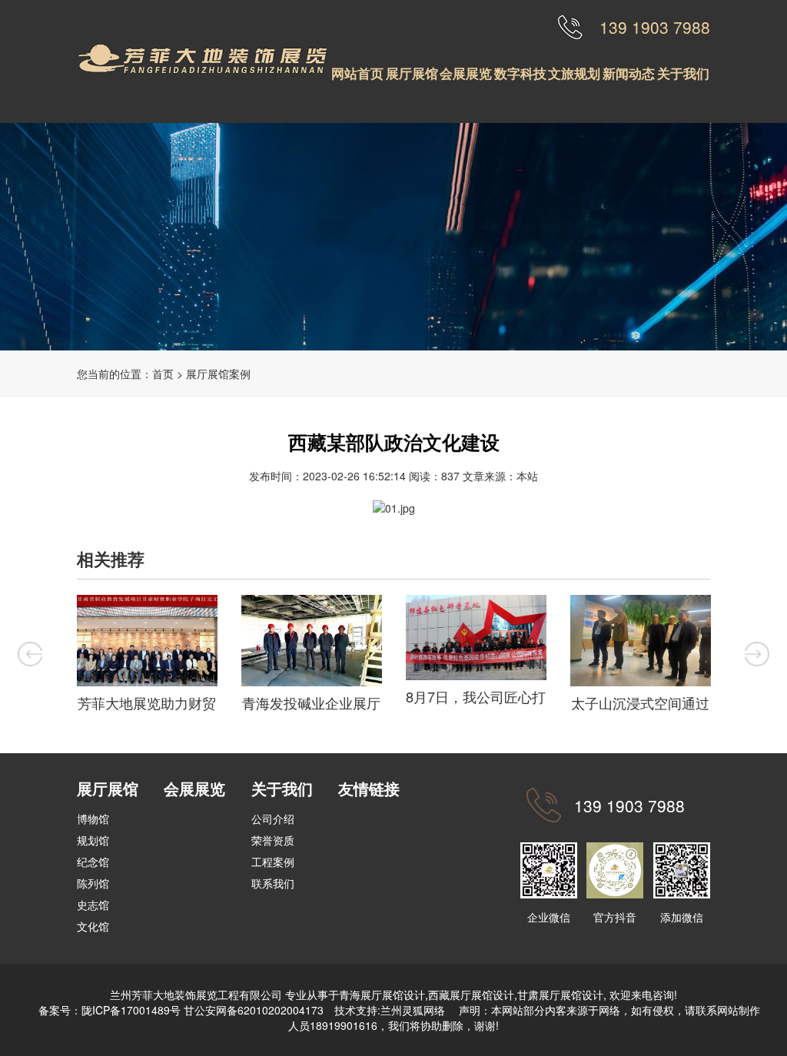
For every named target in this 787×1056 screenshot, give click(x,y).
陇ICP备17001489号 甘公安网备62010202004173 (202, 1010)
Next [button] (757, 654)
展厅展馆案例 (218, 373)
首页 (163, 373)
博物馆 (93, 818)
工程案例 (272, 861)
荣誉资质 (272, 840)
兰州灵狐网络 (414, 1010)
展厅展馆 (412, 73)
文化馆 (93, 926)
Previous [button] (30, 654)
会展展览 (466, 73)
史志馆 (93, 904)
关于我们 (683, 73)
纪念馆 (93, 861)
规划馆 (93, 840)
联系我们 (272, 883)
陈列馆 (93, 883)
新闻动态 (629, 73)
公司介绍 (272, 818)
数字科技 (520, 73)
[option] (147, 657)
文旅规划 (574, 73)
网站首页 (357, 73)
